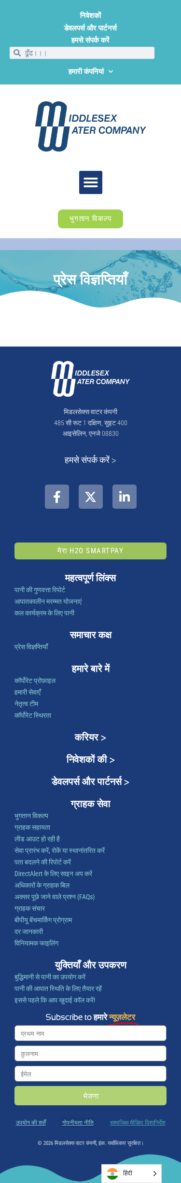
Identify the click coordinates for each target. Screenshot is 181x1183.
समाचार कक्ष (90, 634)
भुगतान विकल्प (31, 816)
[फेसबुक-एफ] (57, 497)
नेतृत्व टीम (26, 704)
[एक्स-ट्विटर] (91, 497)
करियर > (90, 737)
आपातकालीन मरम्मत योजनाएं (48, 601)
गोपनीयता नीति (78, 1122)
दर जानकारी (28, 931)
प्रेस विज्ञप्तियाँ (31, 647)
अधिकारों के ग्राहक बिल (42, 885)
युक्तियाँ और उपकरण (90, 965)
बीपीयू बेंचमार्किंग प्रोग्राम (43, 920)
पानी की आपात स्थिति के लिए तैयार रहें (58, 988)
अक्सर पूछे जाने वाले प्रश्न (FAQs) (54, 897)
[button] (90, 182)
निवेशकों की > (91, 759)
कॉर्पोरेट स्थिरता (32, 715)
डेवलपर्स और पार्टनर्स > (90, 781)
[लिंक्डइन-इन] (124, 497)
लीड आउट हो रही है (37, 839)
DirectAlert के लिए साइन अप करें (53, 873)
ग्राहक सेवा (91, 803)
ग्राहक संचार (29, 908)
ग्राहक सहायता (32, 827)
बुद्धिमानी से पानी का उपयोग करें (49, 977)
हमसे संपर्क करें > (90, 460)
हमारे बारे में (91, 668)
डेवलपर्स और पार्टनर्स (90, 28)
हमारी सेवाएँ (27, 692)
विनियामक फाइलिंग (36, 943)
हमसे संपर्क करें (90, 40)
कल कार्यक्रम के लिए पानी (44, 613)
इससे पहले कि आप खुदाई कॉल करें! (54, 1000)
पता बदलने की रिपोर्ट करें (42, 862)
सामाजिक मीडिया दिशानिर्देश (138, 1122)
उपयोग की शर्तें (31, 1122)
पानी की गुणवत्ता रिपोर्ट (39, 590)
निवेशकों (90, 15)
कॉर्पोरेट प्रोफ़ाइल (35, 680)
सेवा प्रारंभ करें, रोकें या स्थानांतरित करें (59, 850)
